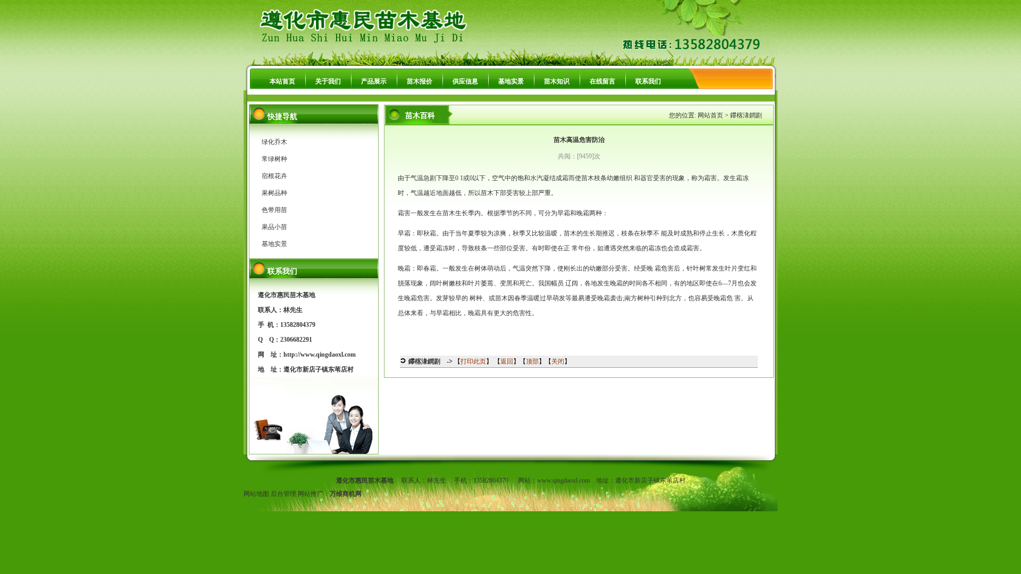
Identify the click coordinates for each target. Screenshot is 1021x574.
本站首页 (282, 81)
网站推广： (314, 493)
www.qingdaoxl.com (563, 480)
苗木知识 (557, 81)
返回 (506, 361)
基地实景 (511, 81)
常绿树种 (274, 159)
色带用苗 (274, 210)
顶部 (532, 361)
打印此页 (473, 361)
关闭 (557, 361)
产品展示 (374, 81)
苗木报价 (419, 81)
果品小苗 (274, 227)
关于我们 (328, 81)
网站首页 (710, 115)
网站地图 (256, 493)
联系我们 (648, 81)
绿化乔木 (274, 142)
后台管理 (283, 493)
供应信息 (465, 81)
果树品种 (274, 193)
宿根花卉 (274, 176)
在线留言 (602, 81)
